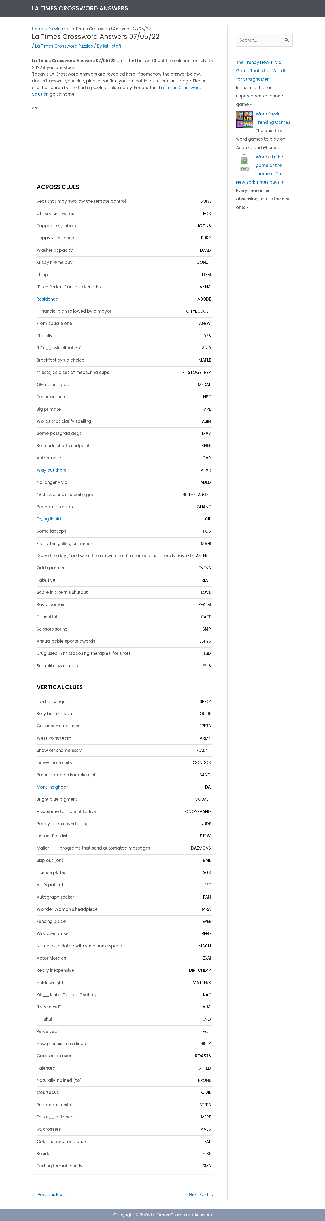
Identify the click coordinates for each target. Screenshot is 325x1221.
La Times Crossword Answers (80, 8)
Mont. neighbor (52, 787)
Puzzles (55, 29)
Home (243, 8)
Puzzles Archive (273, 8)
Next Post (201, 1195)
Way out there (52, 470)
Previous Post (48, 1195)
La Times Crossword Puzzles (64, 46)
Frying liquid (49, 519)
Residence (47, 299)
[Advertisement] (123, 143)
